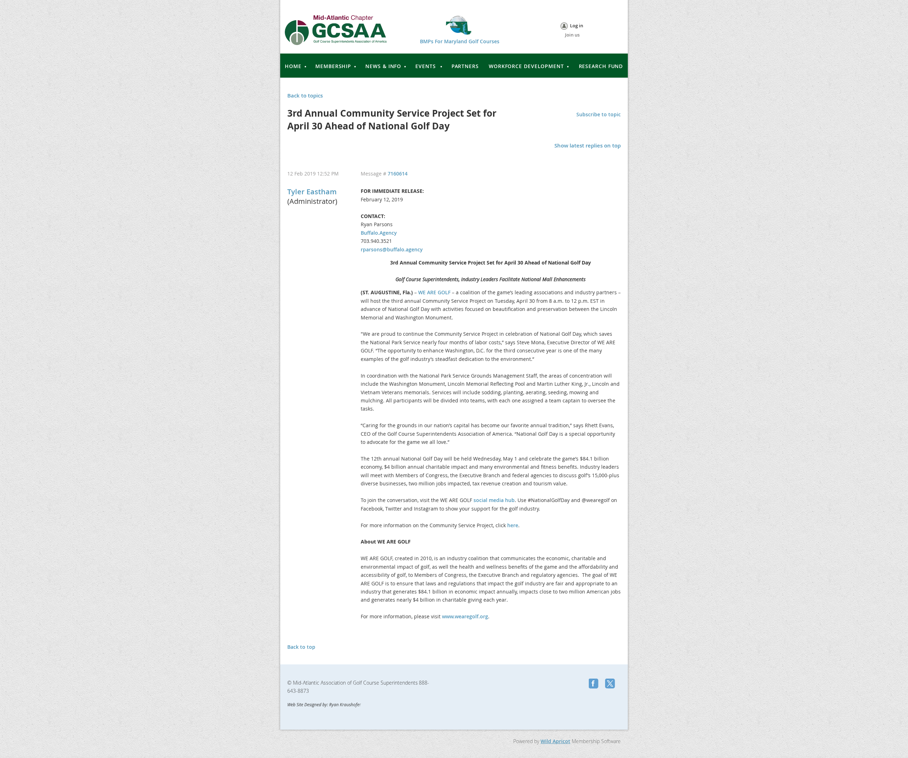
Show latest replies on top (587, 145)
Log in (576, 25)
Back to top (301, 646)
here (512, 525)
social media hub (494, 500)
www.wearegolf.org (465, 616)
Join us (572, 35)
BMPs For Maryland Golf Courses (459, 41)
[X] (610, 684)
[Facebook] (594, 684)
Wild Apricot (555, 741)
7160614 (398, 173)
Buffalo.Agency (379, 232)
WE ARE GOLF (434, 292)
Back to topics (305, 95)
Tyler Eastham (312, 191)
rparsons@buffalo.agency (392, 249)
